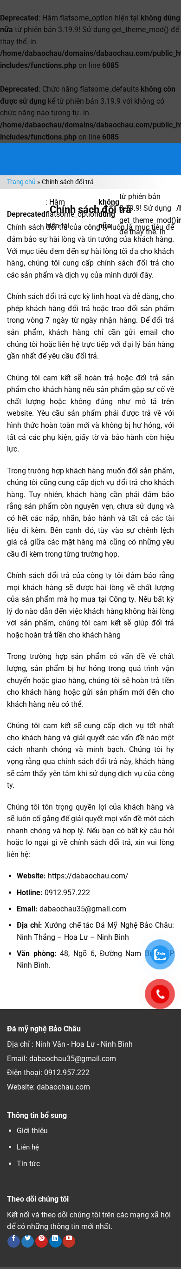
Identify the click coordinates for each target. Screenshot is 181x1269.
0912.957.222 (67, 1072)
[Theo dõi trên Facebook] (13, 1241)
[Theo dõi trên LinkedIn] (55, 1241)
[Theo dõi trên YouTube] (69, 1241)
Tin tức (28, 1163)
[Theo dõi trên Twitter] (27, 1241)
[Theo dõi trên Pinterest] (41, 1241)
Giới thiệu (32, 1130)
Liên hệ (28, 1147)
